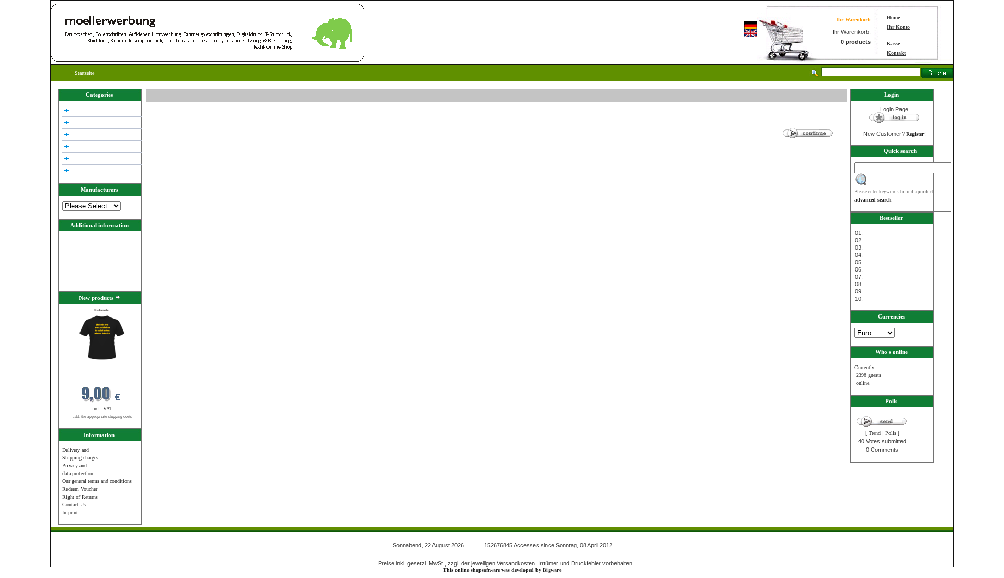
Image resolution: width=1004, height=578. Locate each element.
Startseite (83, 73)
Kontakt (896, 53)
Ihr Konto (898, 27)
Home (893, 17)
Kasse (893, 43)
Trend (875, 433)
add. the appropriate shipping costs (102, 416)
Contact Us (74, 505)
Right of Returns (80, 497)
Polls (890, 433)
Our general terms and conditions (97, 481)
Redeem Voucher (79, 489)
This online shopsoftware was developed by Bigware (502, 570)
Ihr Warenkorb (853, 19)
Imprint (70, 512)
